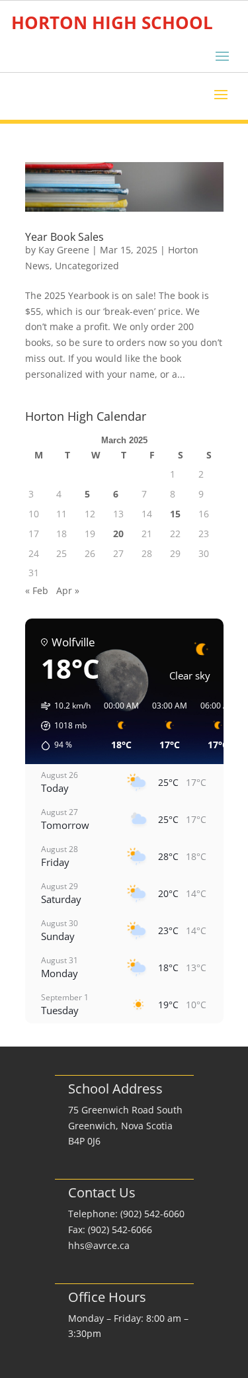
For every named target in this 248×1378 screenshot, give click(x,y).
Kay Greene (63, 249)
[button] (61, 726)
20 (118, 533)
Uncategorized (87, 265)
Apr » (67, 590)
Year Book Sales (64, 237)
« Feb (36, 590)
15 (175, 513)
